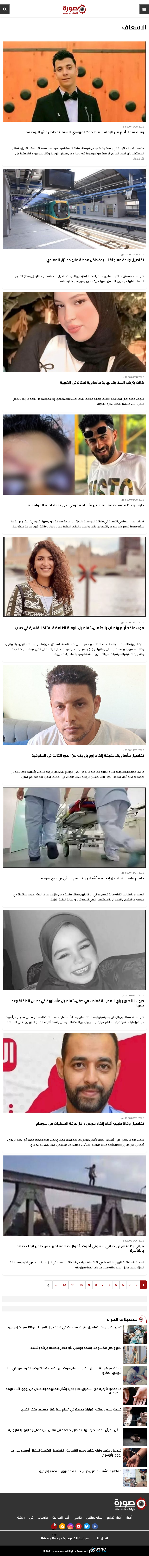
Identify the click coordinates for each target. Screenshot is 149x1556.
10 (81, 1285)
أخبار (129, 1517)
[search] (5, 9)
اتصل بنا (102, 1538)
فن (31, 1517)
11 (72, 1285)
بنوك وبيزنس (94, 1517)
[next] (48, 1284)
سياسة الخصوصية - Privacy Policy (65, 1538)
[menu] (144, 9)
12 (64, 1285)
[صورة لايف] (74, 9)
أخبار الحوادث (60, 1517)
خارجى (78, 1517)
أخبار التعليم (114, 1517)
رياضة (21, 1517)
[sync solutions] (98, 1551)
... (56, 1285)
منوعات (43, 1517)
